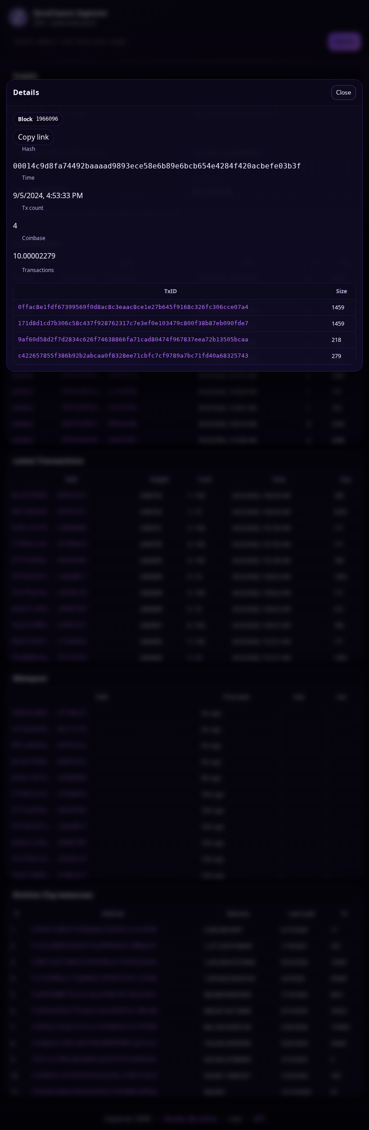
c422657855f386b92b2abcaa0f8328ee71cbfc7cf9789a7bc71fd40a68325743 (133, 355)
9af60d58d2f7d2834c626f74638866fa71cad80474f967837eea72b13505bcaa (133, 339)
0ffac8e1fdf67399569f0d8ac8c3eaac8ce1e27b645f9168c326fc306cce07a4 (133, 307)
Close (343, 92)
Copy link (33, 137)
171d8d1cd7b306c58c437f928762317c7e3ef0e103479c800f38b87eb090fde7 (133, 323)
